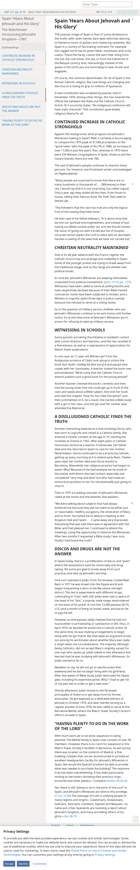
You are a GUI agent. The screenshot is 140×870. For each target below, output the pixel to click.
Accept (9, 864)
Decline (23, 864)
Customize (39, 864)
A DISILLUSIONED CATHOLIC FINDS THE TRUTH (20, 95)
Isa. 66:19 (70, 816)
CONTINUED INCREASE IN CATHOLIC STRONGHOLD (18, 58)
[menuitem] (5, 4)
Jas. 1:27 (124, 282)
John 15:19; (112, 282)
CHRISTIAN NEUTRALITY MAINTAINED (17, 71)
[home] (5, 4)
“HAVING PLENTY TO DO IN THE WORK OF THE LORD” (22, 123)
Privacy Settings (105, 855)
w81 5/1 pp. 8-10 (14, 12)
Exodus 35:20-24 (116, 781)
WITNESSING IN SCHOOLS (18, 83)
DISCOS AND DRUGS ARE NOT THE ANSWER (21, 109)
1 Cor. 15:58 (62, 796)
